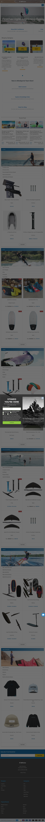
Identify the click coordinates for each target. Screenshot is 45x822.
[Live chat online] (43, 614)
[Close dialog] (42, 398)
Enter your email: (6, 406)
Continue (12, 422)
